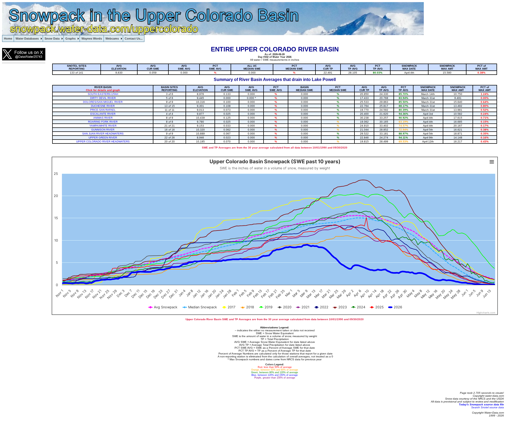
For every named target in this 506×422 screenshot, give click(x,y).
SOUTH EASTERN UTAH (103, 94)
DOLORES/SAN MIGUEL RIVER (103, 101)
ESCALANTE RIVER (102, 113)
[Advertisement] (23, 146)
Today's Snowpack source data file (481, 404)
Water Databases (27, 38)
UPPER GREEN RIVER (103, 137)
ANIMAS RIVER (103, 117)
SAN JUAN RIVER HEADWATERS (103, 133)
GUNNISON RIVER (102, 129)
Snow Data (52, 38)
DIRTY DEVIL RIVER (103, 98)
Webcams (112, 38)
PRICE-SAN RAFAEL (103, 109)
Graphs (70, 38)
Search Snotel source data (487, 407)
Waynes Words (91, 38)
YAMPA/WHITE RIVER (102, 125)
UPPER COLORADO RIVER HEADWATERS (103, 141)
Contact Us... (134, 38)
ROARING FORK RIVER (103, 121)
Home (8, 38)
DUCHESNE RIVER (103, 105)
